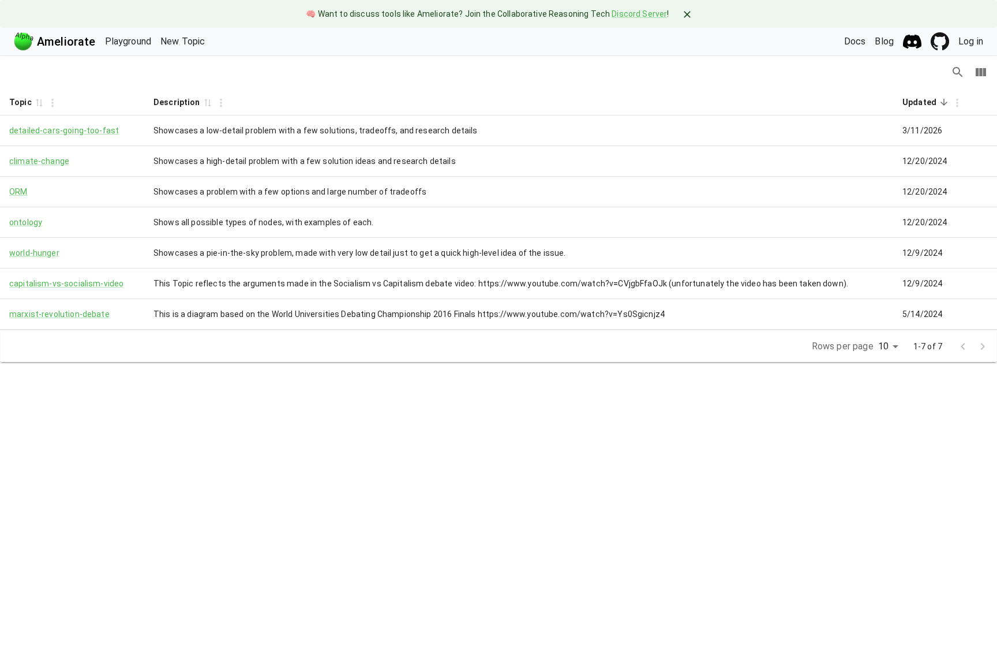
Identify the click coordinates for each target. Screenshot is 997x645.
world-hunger (34, 253)
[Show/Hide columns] (980, 72)
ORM (18, 191)
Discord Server (639, 13)
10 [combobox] (883, 346)
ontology (25, 222)
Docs (855, 41)
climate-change (39, 161)
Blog (884, 41)
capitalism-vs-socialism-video (66, 283)
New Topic (182, 41)
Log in (970, 41)
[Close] (687, 14)
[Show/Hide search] (957, 72)
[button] (39, 102)
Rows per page (843, 346)
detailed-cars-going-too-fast (64, 130)
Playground (128, 41)
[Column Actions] (52, 103)
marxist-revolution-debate (59, 314)
